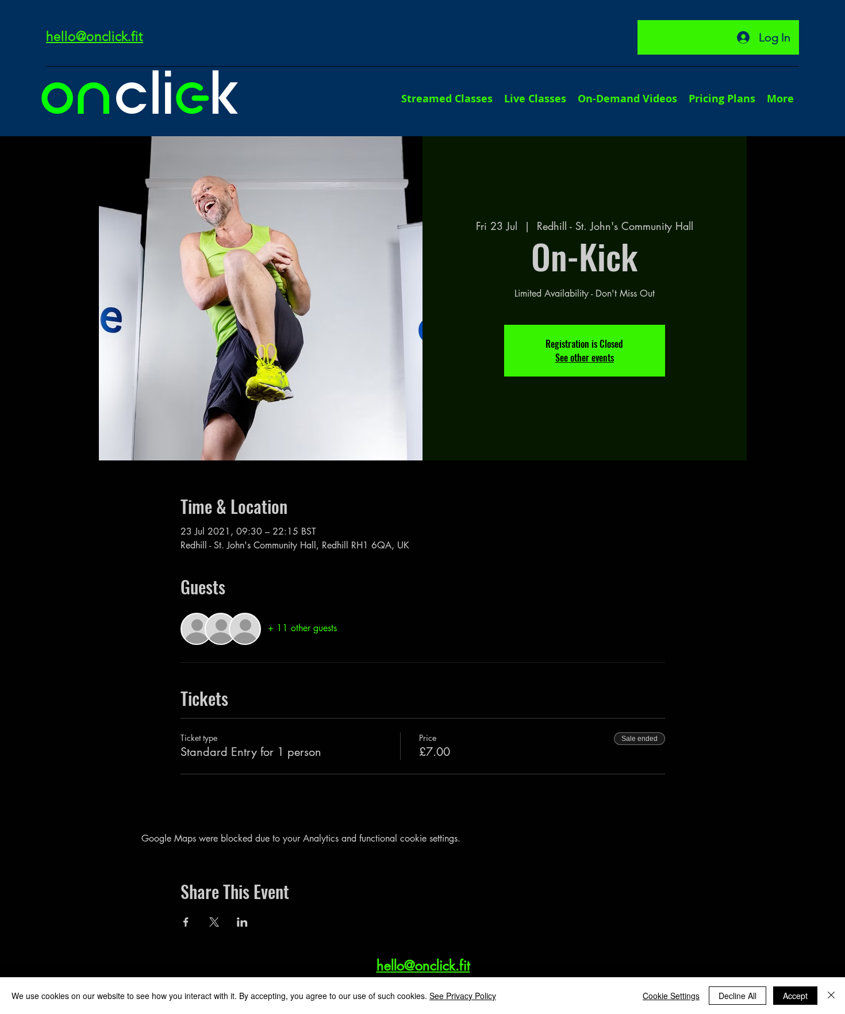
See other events (584, 357)
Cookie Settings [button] (671, 995)
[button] (780, 98)
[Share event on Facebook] (185, 922)
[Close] (831, 995)
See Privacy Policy (462, 995)
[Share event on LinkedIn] (242, 922)
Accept (795, 995)
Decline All (737, 995)
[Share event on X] (214, 922)
